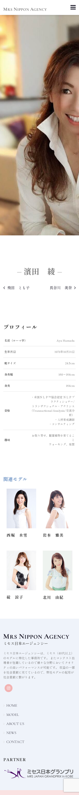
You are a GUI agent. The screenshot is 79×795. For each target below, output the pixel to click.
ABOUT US (15, 723)
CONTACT (15, 741)
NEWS (11, 732)
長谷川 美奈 (61, 287)
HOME (11, 705)
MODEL (12, 714)
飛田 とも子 (18, 287)
